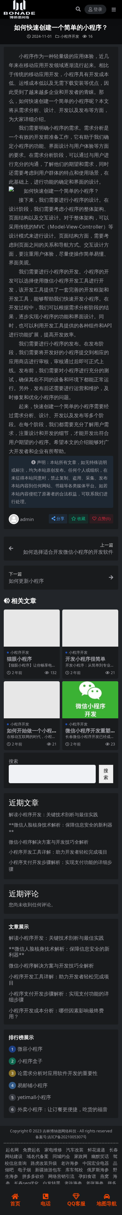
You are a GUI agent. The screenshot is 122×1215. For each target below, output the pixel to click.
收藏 (81, 518)
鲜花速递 (96, 1150)
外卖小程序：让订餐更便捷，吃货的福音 (63, 1109)
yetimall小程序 (34, 1097)
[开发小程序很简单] (90, 628)
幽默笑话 (100, 1156)
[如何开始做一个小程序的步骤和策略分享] (32, 699)
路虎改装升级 (44, 1163)
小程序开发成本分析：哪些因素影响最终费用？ (56, 1013)
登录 (98, 9)
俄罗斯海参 (98, 1170)
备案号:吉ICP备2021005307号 (61, 1137)
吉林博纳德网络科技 (59, 1131)
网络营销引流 (61, 1176)
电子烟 (24, 1170)
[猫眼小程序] (32, 628)
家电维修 (53, 1150)
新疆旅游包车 (48, 1170)
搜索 (13, 761)
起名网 (12, 1150)
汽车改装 (75, 1150)
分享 (60, 518)
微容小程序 (30, 1048)
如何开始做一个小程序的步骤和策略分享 (29, 733)
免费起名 (31, 1150)
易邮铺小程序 (33, 1085)
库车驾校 (74, 1170)
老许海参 (70, 1163)
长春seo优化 (26, 1183)
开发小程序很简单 (85, 658)
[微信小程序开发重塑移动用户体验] (90, 699)
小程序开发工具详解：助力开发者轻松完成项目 (58, 852)
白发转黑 (51, 1183)
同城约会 (61, 1156)
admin (27, 519)
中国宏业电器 (96, 1163)
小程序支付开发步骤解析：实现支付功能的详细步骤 (59, 996)
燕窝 (104, 1176)
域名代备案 (37, 1156)
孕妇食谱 (87, 1176)
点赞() (104, 518)
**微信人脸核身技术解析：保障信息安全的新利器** (59, 951)
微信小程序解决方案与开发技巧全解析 (49, 842)
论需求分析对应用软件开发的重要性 (58, 1073)
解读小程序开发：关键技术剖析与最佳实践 (53, 814)
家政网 (80, 1156)
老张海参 (95, 1183)
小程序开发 (69, 36)
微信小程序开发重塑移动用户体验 (87, 733)
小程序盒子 (30, 1061)
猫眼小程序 (19, 658)
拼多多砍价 (33, 1176)
